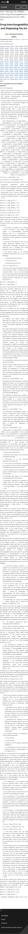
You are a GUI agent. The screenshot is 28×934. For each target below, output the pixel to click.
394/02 (21, 64)
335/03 (2, 65)
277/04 (26, 65)
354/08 (7, 77)
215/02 (11, 64)
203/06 (21, 73)
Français (23, 2)
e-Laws (4, 7)
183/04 (16, 65)
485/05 (2, 71)
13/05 (22, 67)
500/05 (11, 71)
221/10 (12, 77)
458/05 (26, 69)
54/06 (8, 73)
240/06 (26, 73)
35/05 (26, 67)
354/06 (2, 75)
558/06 (21, 75)
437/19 (21, 79)
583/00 (17, 62)
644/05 (26, 71)
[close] (24, 7)
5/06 (1, 73)
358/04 (11, 67)
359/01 (2, 64)
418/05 (21, 69)
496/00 (12, 62)
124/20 (11, 79)
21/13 (16, 77)
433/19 (2, 79)
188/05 (7, 69)
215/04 (21, 65)
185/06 (17, 73)
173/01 (26, 62)
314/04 (2, 67)
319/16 (26, 77)
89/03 (26, 64)
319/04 (6, 67)
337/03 (7, 65)
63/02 (6, 64)
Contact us (4, 923)
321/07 (26, 75)
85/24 (11, 44)
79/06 (12, 73)
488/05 (7, 71)
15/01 (21, 62)
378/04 (15, 67)
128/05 (2, 69)
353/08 (2, 77)
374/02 (16, 64)
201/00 (2, 62)
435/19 (16, 79)
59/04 (11, 65)
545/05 (16, 71)
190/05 (11, 69)
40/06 (4, 73)
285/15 (21, 77)
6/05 (19, 67)
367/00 (7, 62)
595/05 (21, 71)
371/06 (7, 75)
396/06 (11, 75)
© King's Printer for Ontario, (11, 927)
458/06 (16, 75)
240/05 (16, 69)
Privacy (3, 919)
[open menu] (18, 7)
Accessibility (4, 915)
